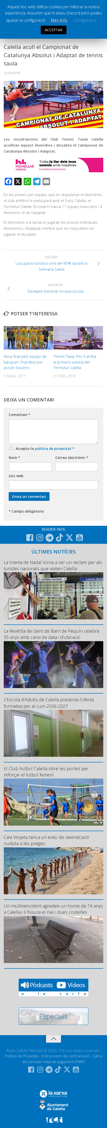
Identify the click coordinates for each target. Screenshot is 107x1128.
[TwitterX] (69, 538)
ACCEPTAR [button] (53, 29)
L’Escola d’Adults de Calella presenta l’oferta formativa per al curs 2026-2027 (49, 703)
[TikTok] (59, 538)
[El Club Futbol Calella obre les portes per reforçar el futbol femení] (53, 801)
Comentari (19, 414)
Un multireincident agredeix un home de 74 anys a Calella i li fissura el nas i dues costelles (53, 909)
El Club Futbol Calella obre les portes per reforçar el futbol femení (46, 771)
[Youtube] (79, 538)
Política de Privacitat (21, 1055)
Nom (14, 457)
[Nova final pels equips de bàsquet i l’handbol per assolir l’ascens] (28, 338)
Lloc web (16, 475)
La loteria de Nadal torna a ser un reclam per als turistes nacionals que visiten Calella (53, 565)
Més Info (59, 20)
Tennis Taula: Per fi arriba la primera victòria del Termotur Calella (75, 362)
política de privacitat (53, 448)
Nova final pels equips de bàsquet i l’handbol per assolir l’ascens (25, 362)
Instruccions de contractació (65, 1055)
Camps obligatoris (26, 511)
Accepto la (44, 448)
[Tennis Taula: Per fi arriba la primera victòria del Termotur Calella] (78, 338)
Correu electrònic (71, 457)
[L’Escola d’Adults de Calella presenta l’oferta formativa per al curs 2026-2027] (53, 733)
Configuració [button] (85, 20)
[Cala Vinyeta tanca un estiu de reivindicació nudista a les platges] (53, 870)
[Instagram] (40, 538)
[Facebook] (30, 538)
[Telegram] (50, 538)
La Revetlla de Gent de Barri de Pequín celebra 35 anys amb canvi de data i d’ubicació (51, 634)
